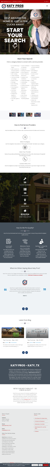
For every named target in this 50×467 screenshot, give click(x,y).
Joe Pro (7, 342)
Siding (32, 80)
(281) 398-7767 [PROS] (17, 1)
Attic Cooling (14, 74)
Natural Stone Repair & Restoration (24, 88)
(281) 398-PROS (6, 425)
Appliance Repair (15, 72)
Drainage (13, 82)
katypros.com (27, 399)
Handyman (23, 69)
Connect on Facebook (39, 421)
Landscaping (24, 82)
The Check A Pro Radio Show (41, 418)
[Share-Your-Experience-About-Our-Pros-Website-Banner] (21, 114)
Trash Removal (34, 95)
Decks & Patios (14, 80)
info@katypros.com (7, 1)
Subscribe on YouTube (39, 424)
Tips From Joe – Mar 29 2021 (35, 340)
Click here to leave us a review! (35, 275)
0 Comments (13, 342)
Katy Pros (12, 462)
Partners (37, 431)
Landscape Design (25, 80)
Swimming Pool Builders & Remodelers (34, 87)
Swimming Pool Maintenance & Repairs (34, 92)
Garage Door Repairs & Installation (14, 95)
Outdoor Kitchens (25, 85)
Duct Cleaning (14, 83)
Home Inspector (25, 72)
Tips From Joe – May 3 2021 (10, 340)
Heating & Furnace (25, 70)
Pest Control (24, 95)
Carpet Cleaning (15, 75)
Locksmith (23, 83)
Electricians (13, 85)
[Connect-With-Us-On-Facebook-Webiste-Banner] (37, 114)
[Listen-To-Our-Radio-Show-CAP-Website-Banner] (12, 114)
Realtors (33, 69)
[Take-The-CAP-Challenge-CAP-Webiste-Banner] (29, 114)
